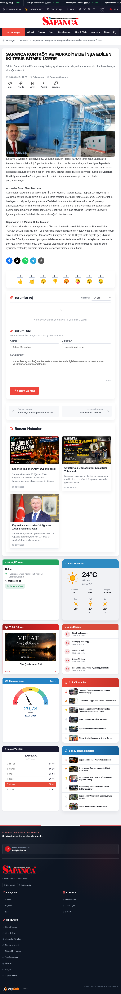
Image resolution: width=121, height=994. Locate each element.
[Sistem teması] (102, 9)
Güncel (30, 32)
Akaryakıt (95, 32)
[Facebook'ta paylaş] (9, 260)
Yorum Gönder (25, 390)
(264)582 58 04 (14, 581)
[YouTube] (94, 9)
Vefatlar (8, 963)
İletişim (68, 912)
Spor (51, 32)
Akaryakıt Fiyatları (13, 939)
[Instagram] (89, 9)
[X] (84, 9)
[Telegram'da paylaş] (33, 260)
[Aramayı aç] (114, 32)
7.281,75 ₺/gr (56, 9)
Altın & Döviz (81, 32)
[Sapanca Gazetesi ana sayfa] (60, 20)
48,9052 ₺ (74, 9)
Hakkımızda (70, 900)
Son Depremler (11, 957)
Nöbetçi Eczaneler (13, 951)
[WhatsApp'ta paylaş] (25, 260)
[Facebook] (80, 9)
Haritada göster (16, 586)
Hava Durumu (64, 32)
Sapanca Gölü (11, 975)
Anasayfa (10, 40)
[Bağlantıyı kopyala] (41, 260)
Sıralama (85, 298)
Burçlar (8, 969)
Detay (52, 681)
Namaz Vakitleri (12, 945)
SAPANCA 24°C (36, 9)
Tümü (7, 671)
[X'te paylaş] (17, 260)
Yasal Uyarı (70, 906)
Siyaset (41, 32)
